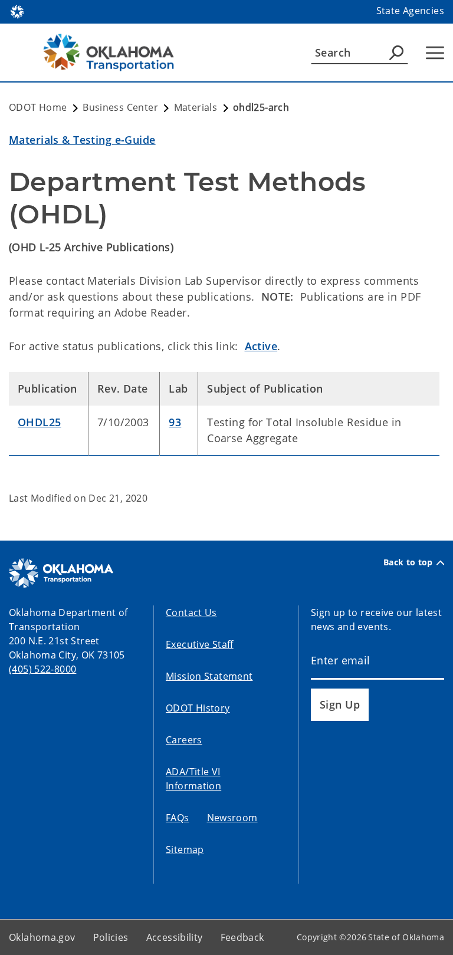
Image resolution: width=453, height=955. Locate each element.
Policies (111, 937)
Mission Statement (209, 676)
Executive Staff (200, 644)
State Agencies (410, 10)
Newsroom (232, 817)
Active (261, 346)
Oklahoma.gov (42, 937)
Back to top (408, 562)
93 (175, 422)
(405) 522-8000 (42, 669)
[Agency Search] (396, 52)
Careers (184, 739)
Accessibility (174, 937)
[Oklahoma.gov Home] (17, 11)
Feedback (242, 937)
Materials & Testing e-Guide (82, 140)
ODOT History (198, 708)
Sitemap (185, 849)
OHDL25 (39, 422)
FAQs (177, 817)
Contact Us (191, 612)
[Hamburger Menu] (435, 53)
